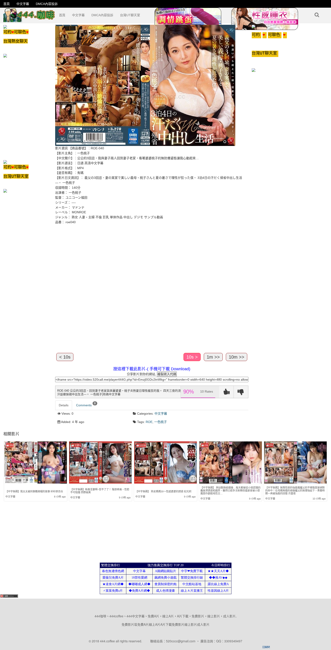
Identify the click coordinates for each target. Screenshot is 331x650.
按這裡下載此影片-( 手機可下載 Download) (151, 369)
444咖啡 (100, 616)
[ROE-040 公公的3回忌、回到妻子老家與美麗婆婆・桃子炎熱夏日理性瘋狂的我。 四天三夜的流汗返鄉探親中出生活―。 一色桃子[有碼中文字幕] (145, 85)
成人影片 (229, 616)
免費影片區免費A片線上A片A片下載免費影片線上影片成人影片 (166, 624)
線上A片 (168, 616)
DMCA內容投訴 (47, 4)
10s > (192, 357)
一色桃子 (160, 422)
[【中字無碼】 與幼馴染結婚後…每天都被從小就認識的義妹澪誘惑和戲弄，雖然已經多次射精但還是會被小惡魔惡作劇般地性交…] (230, 462)
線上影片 (213, 616)
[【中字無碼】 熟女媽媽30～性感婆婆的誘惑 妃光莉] (165, 463)
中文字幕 (22, 4)
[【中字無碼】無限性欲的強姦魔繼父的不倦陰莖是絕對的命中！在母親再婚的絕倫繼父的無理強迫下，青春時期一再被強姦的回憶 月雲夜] (295, 462)
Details (63, 405)
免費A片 (153, 616)
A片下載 (182, 616)
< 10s (64, 357)
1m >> (213, 357)
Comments (86, 404)
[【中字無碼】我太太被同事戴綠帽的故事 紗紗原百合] (35, 463)
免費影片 (198, 616)
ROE (149, 422)
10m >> (236, 357)
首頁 (6, 4)
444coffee (116, 616)
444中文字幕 (136, 616)
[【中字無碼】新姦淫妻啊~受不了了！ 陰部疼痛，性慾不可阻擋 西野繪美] (100, 463)
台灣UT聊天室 (130, 15)
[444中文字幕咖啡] (29, 13)
